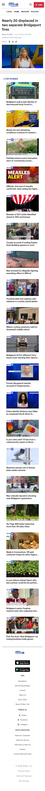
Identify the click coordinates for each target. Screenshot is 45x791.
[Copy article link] (16, 42)
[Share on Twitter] (13, 42)
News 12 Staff (7, 34)
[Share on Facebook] (9, 42)
